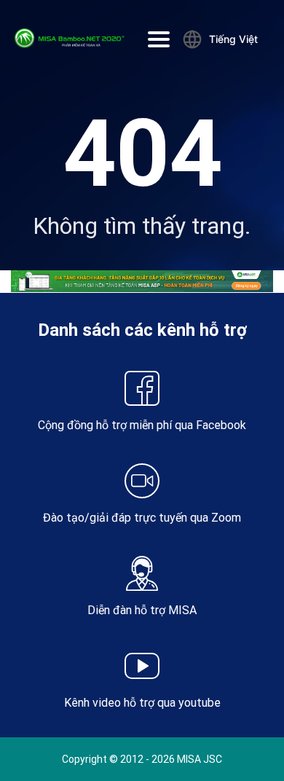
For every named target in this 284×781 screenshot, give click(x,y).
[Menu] (159, 39)
